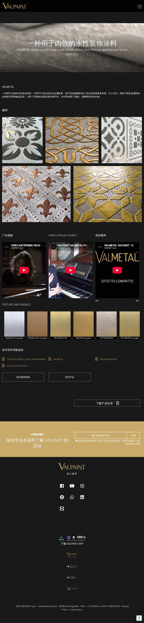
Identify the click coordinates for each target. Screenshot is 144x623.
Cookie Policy (76, 609)
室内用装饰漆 (23, 377)
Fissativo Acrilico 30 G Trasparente (26, 359)
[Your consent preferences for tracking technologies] (139, 618)
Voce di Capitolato (17, 366)
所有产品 (69, 377)
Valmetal (58, 359)
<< (96, 300)
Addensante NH (108, 359)
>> (137, 300)
